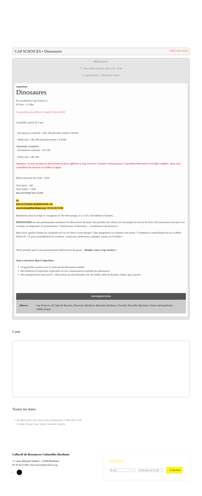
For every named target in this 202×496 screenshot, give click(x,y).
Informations (101, 296)
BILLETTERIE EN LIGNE (29, 193)
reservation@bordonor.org (31, 208)
